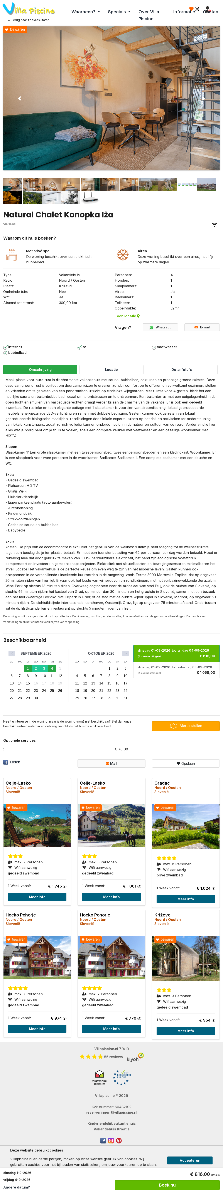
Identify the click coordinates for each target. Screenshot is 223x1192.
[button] (19, 98)
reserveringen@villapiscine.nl (111, 1112)
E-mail (205, 327)
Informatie (184, 11)
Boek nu (167, 1185)
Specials (117, 11)
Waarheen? (83, 11)
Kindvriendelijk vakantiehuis (112, 1123)
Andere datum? (16, 1187)
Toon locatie (126, 316)
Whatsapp (163, 327)
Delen (15, 762)
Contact (211, 11)
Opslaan (187, 763)
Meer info (37, 897)
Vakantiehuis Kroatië (112, 1129)
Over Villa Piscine (149, 15)
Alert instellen (190, 725)
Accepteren (190, 1160)
